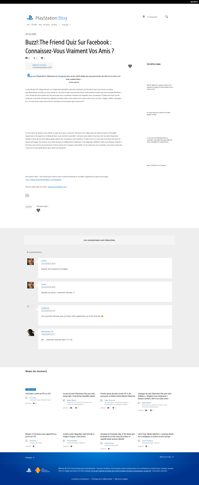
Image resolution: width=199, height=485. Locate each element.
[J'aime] (34, 403)
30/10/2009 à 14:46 (48, 287)
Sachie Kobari (109, 443)
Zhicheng (33, 441)
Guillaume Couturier (39, 65)
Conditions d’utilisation (80, 479)
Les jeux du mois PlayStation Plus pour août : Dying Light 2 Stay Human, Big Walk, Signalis (79, 394)
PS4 (40, 25)
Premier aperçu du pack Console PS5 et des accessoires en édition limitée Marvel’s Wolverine (117, 394)
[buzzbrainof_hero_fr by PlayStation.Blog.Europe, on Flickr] (41, 169)
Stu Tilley (33, 398)
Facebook (62, 76)
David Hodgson (147, 441)
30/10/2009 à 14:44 (48, 263)
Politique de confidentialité (102, 479)
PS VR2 (34, 25)
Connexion (152, 16)
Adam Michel (71, 400)
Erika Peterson (110, 400)
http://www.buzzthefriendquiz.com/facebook (43, 179)
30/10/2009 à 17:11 (48, 334)
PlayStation (51, 18)
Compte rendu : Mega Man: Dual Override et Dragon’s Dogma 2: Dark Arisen (78, 435)
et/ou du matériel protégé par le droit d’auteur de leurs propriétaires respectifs (121, 471)
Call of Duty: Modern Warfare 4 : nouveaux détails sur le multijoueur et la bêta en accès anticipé (156, 435)
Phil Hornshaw (72, 441)
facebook (29, 207)
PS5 (28, 25)
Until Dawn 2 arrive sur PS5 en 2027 (38, 393)
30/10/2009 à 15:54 (48, 310)
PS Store (46, 25)
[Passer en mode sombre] (143, 16)
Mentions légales (121, 479)
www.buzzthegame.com (57, 187)
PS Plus (54, 25)
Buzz (30, 76)
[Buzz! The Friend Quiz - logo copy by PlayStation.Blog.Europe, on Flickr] (41, 123)
